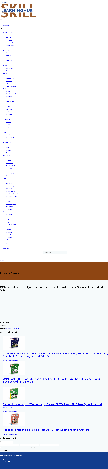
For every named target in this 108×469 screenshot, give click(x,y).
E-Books (8, 106)
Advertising (8, 181)
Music (4, 211)
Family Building (6, 119)
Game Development (11, 94)
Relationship (9, 234)
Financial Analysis (10, 137)
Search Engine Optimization (12, 193)
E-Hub (4, 104)
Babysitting (8, 122)
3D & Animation (10, 53)
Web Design (9, 60)
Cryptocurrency (9, 68)
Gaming (8, 176)
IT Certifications (9, 163)
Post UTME (16, 328)
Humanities (8, 35)
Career (4, 458)
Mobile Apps (9, 96)
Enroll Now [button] (15, 360)
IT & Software (6, 155)
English (10, 40)
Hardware (8, 158)
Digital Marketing (10, 183)
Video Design (9, 209)
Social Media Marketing (11, 196)
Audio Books (9, 201)
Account (2, 260)
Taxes (7, 140)
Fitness (7, 147)
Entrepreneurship (10, 78)
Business (5, 73)
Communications (10, 227)
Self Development (7, 222)
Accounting (8, 135)
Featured (5, 129)
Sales (7, 83)
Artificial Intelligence (7, 63)
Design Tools (9, 55)
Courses (5, 22)
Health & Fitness (7, 142)
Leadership (8, 229)
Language (8, 37)
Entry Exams (9, 109)
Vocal (7, 219)
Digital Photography (11, 204)
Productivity (9, 232)
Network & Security (10, 165)
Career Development (11, 224)
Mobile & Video (9, 188)
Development (6, 88)
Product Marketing (10, 191)
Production (8, 217)
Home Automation (10, 160)
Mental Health (9, 150)
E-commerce (9, 76)
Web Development (10, 101)
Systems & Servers (10, 168)
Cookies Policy (6, 461)
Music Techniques (10, 214)
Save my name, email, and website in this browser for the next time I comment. (21, 447)
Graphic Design (9, 58)
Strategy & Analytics (11, 86)
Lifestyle (5, 170)
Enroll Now (3, 325)
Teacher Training (10, 47)
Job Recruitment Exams (11, 111)
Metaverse (8, 70)
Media (4, 199)
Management (9, 81)
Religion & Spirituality (11, 237)
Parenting (8, 127)
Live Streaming (9, 206)
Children (8, 124)
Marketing (5, 178)
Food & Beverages (10, 173)
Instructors (5, 24)
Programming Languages (12, 99)
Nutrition (8, 152)
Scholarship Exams (10, 117)
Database (8, 91)
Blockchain (5, 65)
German (11, 42)
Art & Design (6, 50)
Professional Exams (10, 114)
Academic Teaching (7, 32)
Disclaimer (5, 459)
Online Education (10, 45)
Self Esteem (9, 240)
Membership (6, 25)
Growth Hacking (10, 186)
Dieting (7, 145)
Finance (5, 132)
